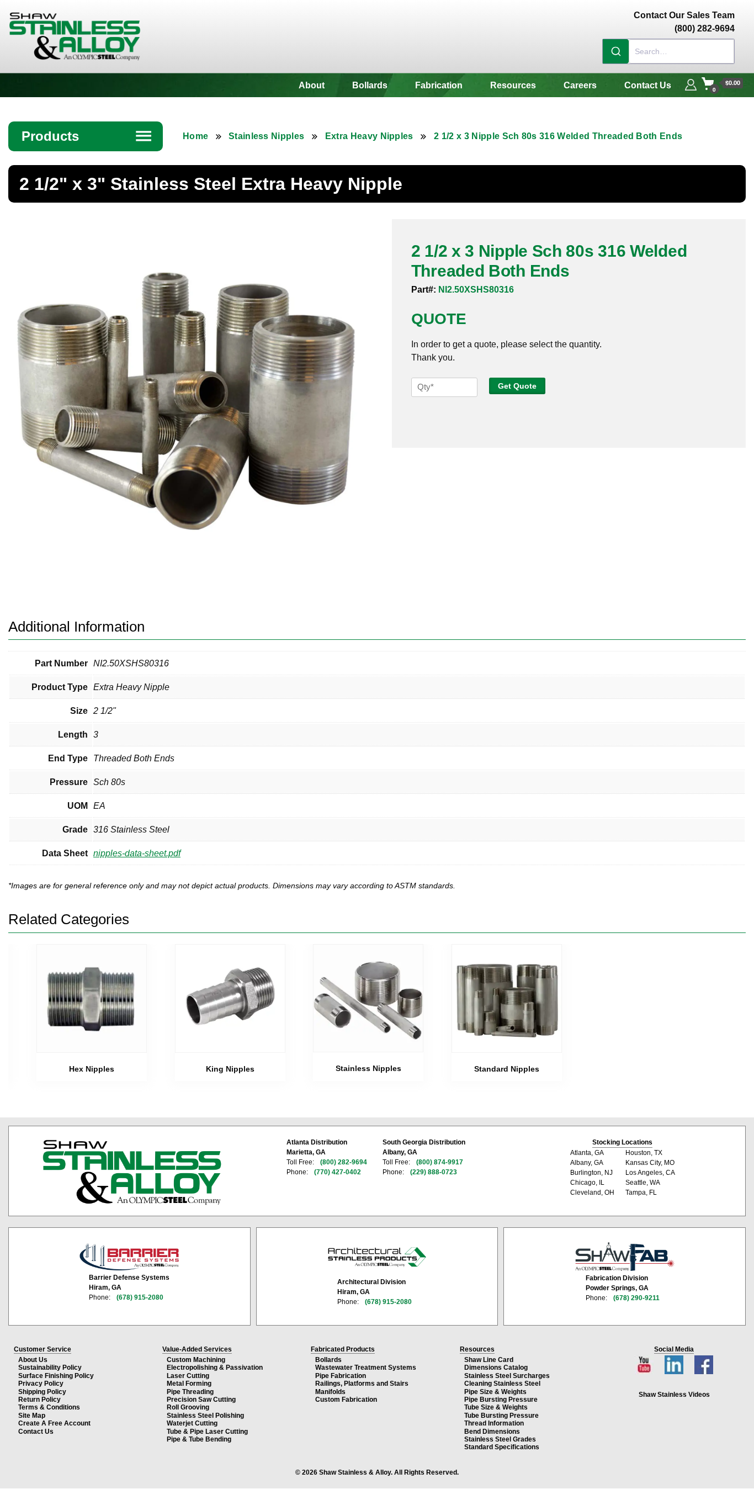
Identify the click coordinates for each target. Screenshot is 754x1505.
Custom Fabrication (346, 1399)
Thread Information (494, 1423)
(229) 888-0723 (433, 1172)
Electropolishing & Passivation (215, 1367)
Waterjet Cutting (192, 1423)
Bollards (369, 85)
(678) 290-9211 (636, 1298)
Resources (513, 85)
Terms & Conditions (49, 1407)
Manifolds (330, 1392)
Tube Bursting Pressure (501, 1415)
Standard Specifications (501, 1447)
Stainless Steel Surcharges (507, 1376)
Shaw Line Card (488, 1360)
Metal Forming (189, 1383)
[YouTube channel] (645, 1362)
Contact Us (647, 85)
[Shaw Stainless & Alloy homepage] (131, 1172)
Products (87, 136)
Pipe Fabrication (340, 1376)
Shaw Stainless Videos (674, 1394)
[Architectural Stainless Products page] (377, 1256)
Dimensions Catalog (496, 1367)
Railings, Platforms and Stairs (361, 1383)
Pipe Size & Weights (495, 1392)
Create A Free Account (54, 1423)
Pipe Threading (190, 1392)
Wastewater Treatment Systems (365, 1367)
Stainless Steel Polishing (205, 1415)
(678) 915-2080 (139, 1297)
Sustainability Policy (50, 1367)
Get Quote (517, 385)
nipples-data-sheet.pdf (136, 853)
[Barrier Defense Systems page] (129, 1257)
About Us (32, 1360)
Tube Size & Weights (496, 1407)
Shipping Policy (42, 1392)
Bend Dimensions (492, 1431)
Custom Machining (196, 1360)
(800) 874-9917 (439, 1162)
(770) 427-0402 (337, 1172)
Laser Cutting (188, 1376)
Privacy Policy (40, 1383)
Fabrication (439, 85)
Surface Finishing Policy (56, 1376)
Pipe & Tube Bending (199, 1439)
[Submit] (616, 51)
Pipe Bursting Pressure (501, 1399)
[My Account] (691, 83)
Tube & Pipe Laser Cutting (207, 1431)
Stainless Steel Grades (500, 1439)
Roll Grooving (188, 1407)
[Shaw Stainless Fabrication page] (625, 1256)
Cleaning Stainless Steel (502, 1383)
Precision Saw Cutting (201, 1399)
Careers (580, 85)
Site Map (31, 1415)
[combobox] (668, 51)
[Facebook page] (704, 1362)
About (312, 85)
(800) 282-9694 (343, 1162)
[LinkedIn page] (675, 1362)
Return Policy (39, 1399)
